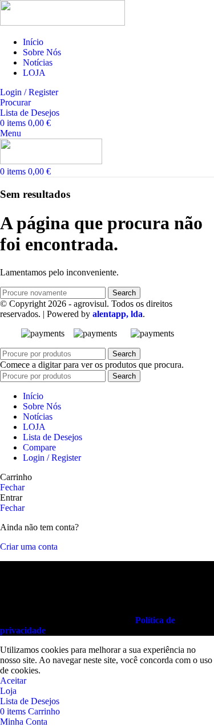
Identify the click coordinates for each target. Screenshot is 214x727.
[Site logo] (62, 22)
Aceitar (13, 680)
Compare (39, 447)
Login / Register (52, 457)
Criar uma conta (29, 546)
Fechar (12, 487)
